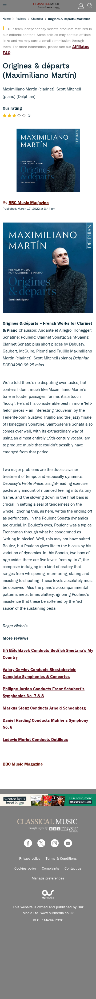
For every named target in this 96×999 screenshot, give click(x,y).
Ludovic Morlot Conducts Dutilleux (35, 739)
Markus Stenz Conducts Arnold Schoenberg (44, 708)
